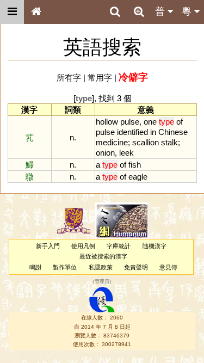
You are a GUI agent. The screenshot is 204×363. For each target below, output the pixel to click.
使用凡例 (83, 246)
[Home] (36, 12)
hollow (107, 121)
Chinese (173, 132)
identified (132, 132)
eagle (137, 176)
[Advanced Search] (139, 11)
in (153, 132)
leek (126, 152)
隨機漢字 (154, 246)
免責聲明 (136, 267)
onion (105, 152)
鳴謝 (35, 267)
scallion (145, 142)
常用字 (100, 77)
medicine (112, 142)
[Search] (115, 12)
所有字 (69, 77)
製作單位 (65, 267)
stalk (169, 142)
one (150, 121)
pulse (129, 121)
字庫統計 (119, 246)
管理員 (102, 281)
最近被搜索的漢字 (103, 256)
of (179, 121)
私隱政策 (101, 267)
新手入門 (48, 246)
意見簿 (168, 267)
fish (134, 164)
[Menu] (12, 12)
